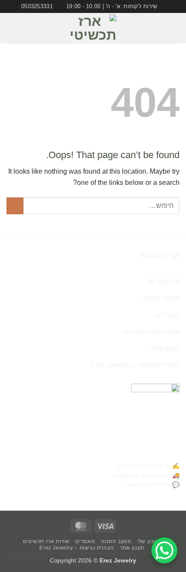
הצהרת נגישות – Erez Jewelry (135, 365)
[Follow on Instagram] (24, 28)
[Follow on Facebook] (35, 28)
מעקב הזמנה (161, 298)
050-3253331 (159, 451)
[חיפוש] (9, 28)
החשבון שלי (162, 281)
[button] (174, 28)
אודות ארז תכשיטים (151, 331)
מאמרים (167, 315)
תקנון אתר (165, 348)
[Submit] (14, 205)
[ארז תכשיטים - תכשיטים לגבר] (93, 28)
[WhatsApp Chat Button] (164, 550)
